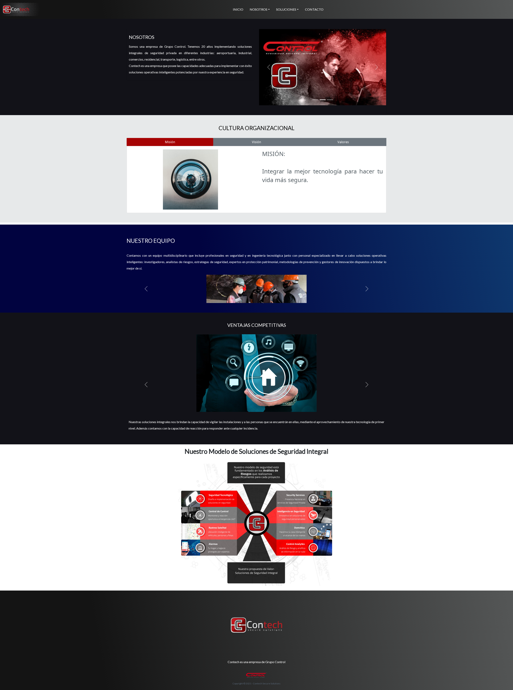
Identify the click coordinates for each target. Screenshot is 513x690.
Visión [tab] (256, 142)
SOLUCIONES (286, 9)
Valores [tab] (343, 142)
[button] (268, 67)
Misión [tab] (170, 142)
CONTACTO (314, 9)
